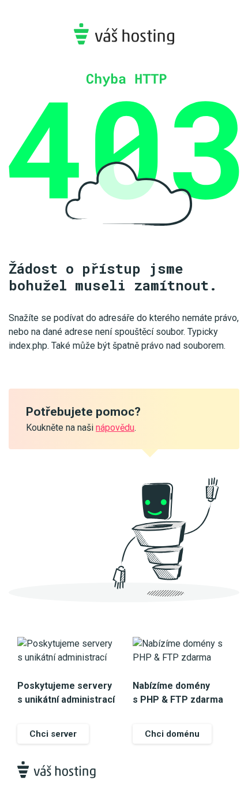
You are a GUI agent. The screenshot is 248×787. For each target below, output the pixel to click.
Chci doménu (172, 734)
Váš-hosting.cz (124, 33)
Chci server (53, 734)
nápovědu (115, 427)
